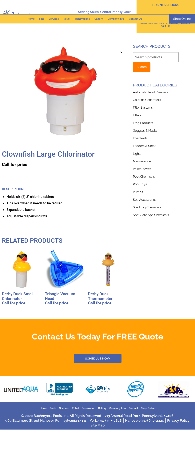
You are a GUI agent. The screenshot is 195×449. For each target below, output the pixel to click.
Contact (133, 408)
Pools (41, 18)
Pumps (138, 192)
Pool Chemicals (144, 176)
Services (54, 18)
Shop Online (148, 408)
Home (31, 18)
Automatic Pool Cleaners (150, 92)
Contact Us (135, 18)
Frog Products (143, 123)
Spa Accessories (144, 200)
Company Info (116, 18)
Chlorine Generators (147, 100)
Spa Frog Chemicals (147, 207)
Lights (137, 154)
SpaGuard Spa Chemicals (151, 215)
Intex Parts (140, 138)
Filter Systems (143, 107)
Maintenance (142, 161)
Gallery (98, 18)
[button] (120, 51)
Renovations (82, 18)
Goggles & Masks (145, 130)
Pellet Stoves (142, 169)
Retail (66, 18)
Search (142, 67)
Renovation (88, 408)
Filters (137, 115)
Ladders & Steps (144, 146)
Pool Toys (140, 184)
